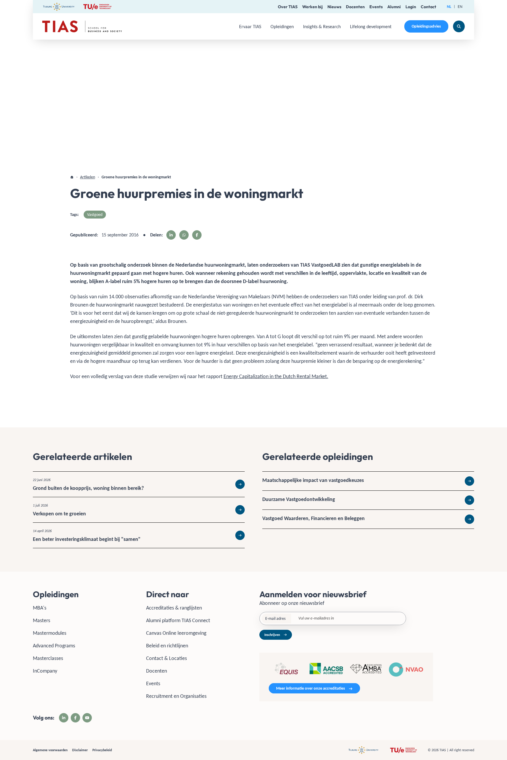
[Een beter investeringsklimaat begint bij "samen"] (139, 535)
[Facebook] (75, 717)
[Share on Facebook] (197, 235)
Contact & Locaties (166, 658)
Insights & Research (322, 26)
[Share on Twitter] (184, 235)
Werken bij (312, 6)
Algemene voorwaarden (50, 750)
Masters (41, 620)
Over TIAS (288, 6)
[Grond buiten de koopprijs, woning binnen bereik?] (139, 484)
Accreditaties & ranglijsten (174, 608)
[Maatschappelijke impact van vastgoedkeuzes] (368, 481)
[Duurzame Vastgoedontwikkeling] (368, 500)
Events (376, 6)
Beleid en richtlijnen (167, 645)
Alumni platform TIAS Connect (178, 620)
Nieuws (334, 6)
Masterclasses (48, 658)
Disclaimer (80, 750)
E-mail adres (275, 618)
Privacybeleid (102, 750)
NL (449, 6)
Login (410, 6)
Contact (428, 6)
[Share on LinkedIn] (171, 235)
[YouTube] (87, 717)
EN (460, 6)
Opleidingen (282, 26)
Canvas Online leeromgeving (176, 633)
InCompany (45, 671)
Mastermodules (49, 633)
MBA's (39, 608)
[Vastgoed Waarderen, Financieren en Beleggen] (368, 519)
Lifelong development (370, 26)
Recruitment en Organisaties (176, 696)
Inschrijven (272, 635)
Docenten (355, 6)
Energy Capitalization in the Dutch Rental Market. (276, 376)
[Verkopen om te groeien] (139, 509)
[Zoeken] (459, 26)
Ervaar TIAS (250, 26)
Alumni (394, 6)
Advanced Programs (54, 645)
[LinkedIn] (63, 717)
